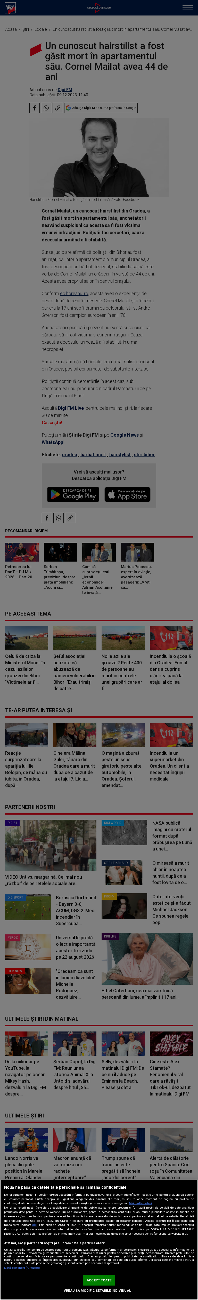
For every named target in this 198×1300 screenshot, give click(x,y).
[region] (99, 1240)
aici (34, 1225)
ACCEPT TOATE (99, 1280)
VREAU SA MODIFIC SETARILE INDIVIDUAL (97, 1291)
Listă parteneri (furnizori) (22, 1268)
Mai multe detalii (140, 1203)
